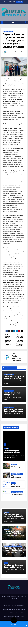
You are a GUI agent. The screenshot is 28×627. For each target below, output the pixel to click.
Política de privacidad (9, 616)
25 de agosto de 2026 (11, 569)
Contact (13, 602)
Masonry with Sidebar (10, 612)
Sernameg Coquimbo (7, 31)
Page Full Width (19, 612)
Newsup (22, 596)
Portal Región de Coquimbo (17, 51)
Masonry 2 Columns (20, 609)
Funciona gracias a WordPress (9, 596)
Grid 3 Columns (20, 605)
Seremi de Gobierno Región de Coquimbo (16, 474)
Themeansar (14, 598)
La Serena (6, 448)
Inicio (13, 609)
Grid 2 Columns (12, 605)
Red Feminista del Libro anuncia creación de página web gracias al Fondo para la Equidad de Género (9, 340)
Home (4, 602)
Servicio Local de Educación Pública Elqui (17, 492)
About (8, 602)
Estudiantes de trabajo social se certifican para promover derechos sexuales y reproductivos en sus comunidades (19, 340)
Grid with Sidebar (7, 609)
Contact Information (20, 602)
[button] (23, 22)
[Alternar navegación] (13, 22)
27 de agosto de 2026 (11, 455)
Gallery (5, 605)
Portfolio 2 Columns (19, 616)
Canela (13, 483)
